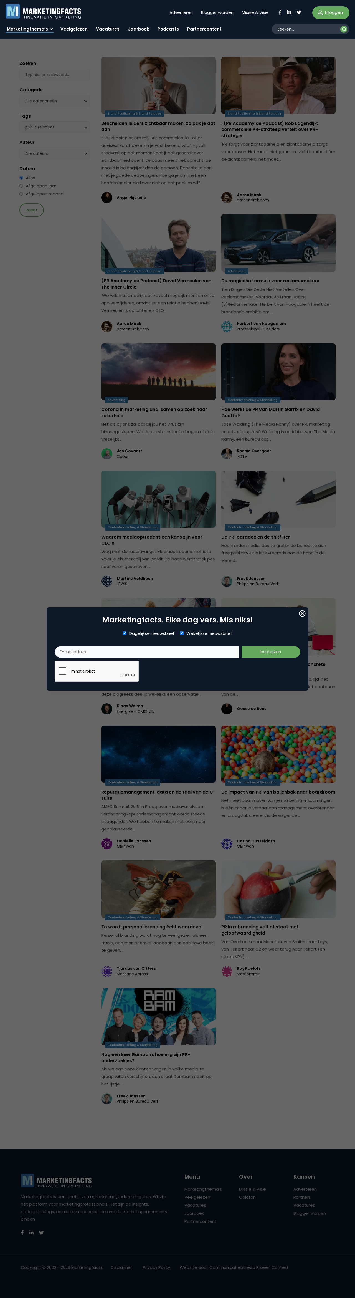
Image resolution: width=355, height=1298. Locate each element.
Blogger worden (217, 12)
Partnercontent (204, 29)
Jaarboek (138, 29)
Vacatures (108, 29)
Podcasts (168, 29)
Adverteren (181, 12)
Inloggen (333, 12)
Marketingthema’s (27, 29)
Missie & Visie (255, 12)
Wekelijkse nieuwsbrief (209, 633)
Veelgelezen (74, 29)
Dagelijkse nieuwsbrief (151, 633)
